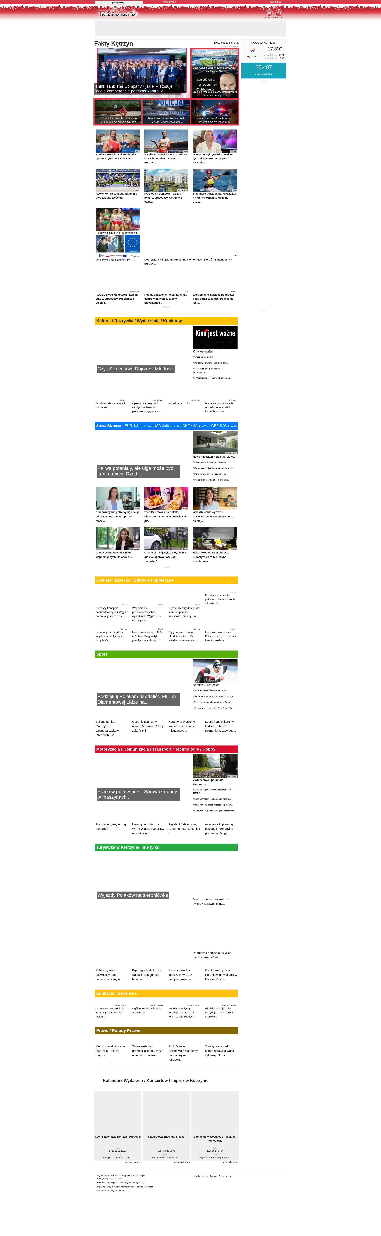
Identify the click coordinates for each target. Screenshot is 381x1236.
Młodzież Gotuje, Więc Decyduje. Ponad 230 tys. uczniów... (220, 1016)
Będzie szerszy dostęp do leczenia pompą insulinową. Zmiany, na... (184, 596)
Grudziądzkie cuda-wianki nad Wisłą (111, 389)
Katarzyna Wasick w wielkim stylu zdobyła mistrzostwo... (182, 736)
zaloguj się (276, 2)
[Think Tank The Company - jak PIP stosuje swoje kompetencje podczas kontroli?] (141, 57)
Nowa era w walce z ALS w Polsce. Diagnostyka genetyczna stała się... (147, 633)
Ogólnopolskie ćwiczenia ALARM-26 (147, 1014)
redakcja (111, 1199)
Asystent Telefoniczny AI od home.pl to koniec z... (184, 851)
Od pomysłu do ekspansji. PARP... (117, 244)
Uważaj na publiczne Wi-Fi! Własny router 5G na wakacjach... (148, 851)
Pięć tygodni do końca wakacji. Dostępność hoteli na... (146, 967)
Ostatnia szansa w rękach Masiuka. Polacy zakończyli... (148, 736)
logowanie (130, 1199)
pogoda (196, 1193)
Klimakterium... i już (184, 387)
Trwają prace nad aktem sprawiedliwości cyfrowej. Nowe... (219, 1068)
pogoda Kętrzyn (263, 27)
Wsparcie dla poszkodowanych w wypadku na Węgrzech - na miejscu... (147, 598)
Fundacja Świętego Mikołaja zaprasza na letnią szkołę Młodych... (184, 1016)
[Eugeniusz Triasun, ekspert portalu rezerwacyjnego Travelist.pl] (142, 899)
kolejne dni (251, 41)
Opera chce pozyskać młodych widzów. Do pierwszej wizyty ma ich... (147, 391)
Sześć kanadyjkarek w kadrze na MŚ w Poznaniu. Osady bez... (220, 736)
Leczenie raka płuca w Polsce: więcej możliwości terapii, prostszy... (220, 633)
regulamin (101, 1204)
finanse (213, 1193)
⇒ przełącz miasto (113, 1195)
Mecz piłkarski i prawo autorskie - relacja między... (110, 1068)
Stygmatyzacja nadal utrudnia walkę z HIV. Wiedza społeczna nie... (184, 633)
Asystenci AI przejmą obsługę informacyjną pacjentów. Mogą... (219, 851)
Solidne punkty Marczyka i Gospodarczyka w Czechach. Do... (107, 738)
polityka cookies (113, 1204)
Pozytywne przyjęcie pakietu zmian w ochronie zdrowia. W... (220, 596)
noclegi (205, 1193)
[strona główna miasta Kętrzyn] (117, 11)
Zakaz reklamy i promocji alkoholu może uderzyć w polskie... (147, 1068)
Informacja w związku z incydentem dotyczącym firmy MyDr (111, 633)
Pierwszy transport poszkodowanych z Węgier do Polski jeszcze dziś (112, 596)
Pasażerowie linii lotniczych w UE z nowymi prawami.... (181, 967)
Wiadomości (169, 2)
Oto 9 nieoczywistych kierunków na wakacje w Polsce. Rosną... (221, 967)
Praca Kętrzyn (225, 1193)
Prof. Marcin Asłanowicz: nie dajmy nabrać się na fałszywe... (183, 1070)
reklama (101, 1199)
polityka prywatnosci (145, 1204)
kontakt (120, 1199)
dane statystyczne (263, 59)
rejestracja (140, 1199)
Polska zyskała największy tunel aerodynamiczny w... (109, 967)
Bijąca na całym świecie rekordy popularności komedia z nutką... (220, 391)
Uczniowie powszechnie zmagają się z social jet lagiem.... (111, 1016)
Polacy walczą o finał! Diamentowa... (117, 216)
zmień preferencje (128, 1204)
